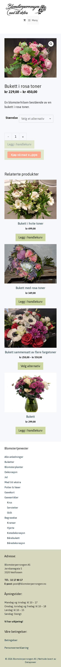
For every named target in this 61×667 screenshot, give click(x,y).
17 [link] (21, 579)
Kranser (11, 522)
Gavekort (9, 492)
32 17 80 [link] (14, 579)
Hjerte (10, 527)
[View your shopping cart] (24, 20)
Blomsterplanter (13, 467)
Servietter (12, 507)
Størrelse (12, 117)
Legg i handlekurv (19, 144)
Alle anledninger (13, 456)
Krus (9, 502)
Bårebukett (13, 538)
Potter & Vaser (12, 487)
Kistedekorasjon (16, 532)
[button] (51, 44)
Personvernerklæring (16, 647)
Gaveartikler (11, 497)
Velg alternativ (30, 366)
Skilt (9, 512)
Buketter (9, 461)
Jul (6, 477)
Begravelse (10, 517)
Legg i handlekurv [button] (30, 237)
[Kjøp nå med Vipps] (24, 155)
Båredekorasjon (16, 543)
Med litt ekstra (12, 482)
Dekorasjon (10, 472)
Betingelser (10, 640)
